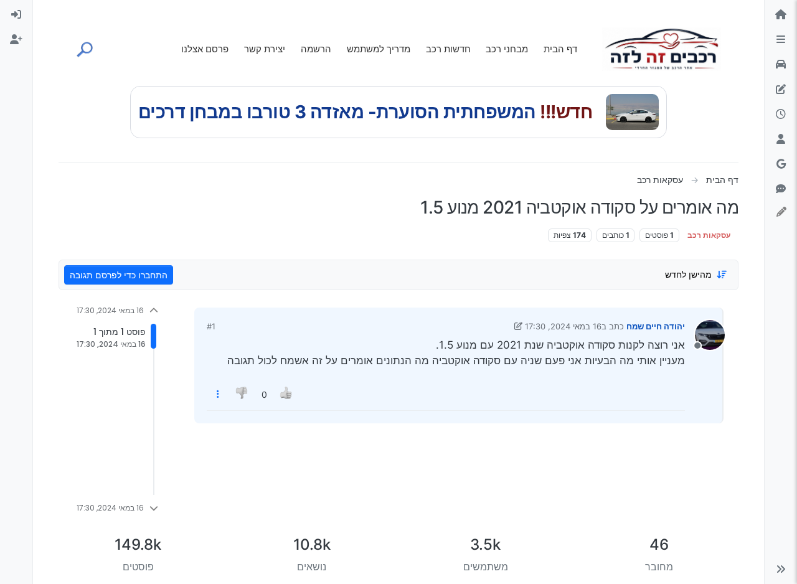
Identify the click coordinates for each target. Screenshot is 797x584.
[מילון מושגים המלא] (781, 65)
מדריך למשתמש (378, 49)
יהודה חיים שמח (655, 326)
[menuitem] (16, 15)
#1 (211, 326)
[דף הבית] (781, 15)
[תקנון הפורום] (781, 40)
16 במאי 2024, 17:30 (563, 326)
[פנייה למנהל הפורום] (781, 189)
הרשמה (316, 49)
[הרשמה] (16, 40)
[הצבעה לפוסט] (286, 394)
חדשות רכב (448, 49)
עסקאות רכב (708, 235)
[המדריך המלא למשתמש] (781, 90)
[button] (781, 569)
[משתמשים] (781, 139)
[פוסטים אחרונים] (781, 115)
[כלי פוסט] (218, 394)
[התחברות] (16, 15)
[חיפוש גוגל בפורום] (781, 164)
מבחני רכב (507, 49)
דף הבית (560, 49)
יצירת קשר (264, 49)
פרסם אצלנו (205, 49)
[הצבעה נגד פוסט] (243, 394)
